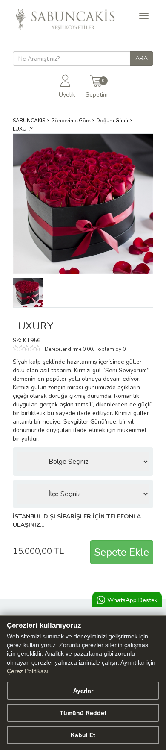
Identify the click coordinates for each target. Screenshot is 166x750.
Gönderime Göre (70, 120)
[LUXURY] (28, 292)
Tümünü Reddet (83, 712)
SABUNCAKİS (29, 120)
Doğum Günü (112, 120)
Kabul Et (83, 735)
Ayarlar (83, 690)
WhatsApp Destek (132, 600)
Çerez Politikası (28, 671)
